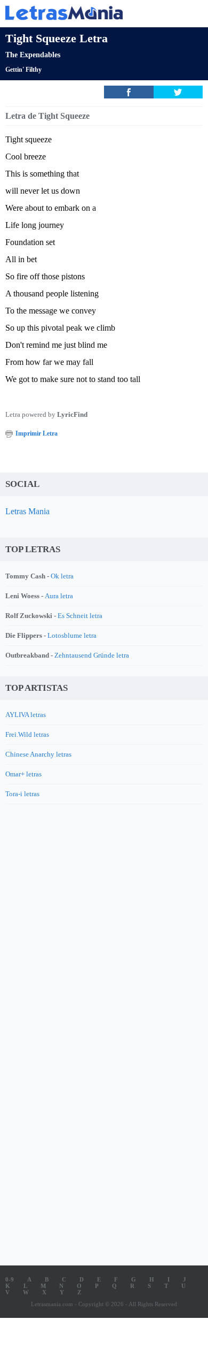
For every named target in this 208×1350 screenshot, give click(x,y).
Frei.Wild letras (27, 734)
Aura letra (59, 596)
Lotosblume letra (72, 635)
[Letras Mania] (88, 12)
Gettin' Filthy (23, 69)
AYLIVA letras (25, 715)
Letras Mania (27, 511)
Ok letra (62, 576)
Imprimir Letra (36, 433)
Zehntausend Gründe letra (91, 655)
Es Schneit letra (80, 616)
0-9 (9, 1279)
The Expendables (32, 55)
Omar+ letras (23, 774)
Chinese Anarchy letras (38, 754)
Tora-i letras (22, 794)
